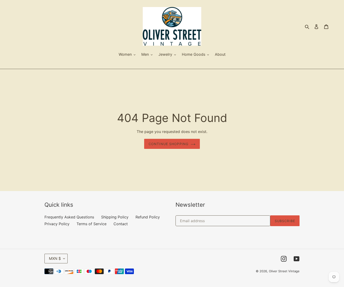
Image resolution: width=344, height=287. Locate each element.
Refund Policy (147, 217)
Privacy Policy (57, 223)
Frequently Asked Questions (69, 217)
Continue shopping (168, 144)
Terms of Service (91, 223)
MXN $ (55, 258)
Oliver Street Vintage (284, 271)
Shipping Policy (114, 217)
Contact (120, 223)
